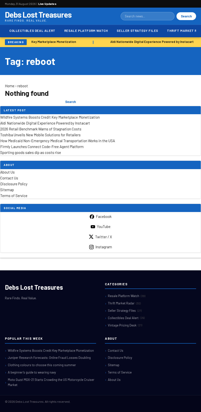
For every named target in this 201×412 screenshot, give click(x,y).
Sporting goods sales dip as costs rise (30, 152)
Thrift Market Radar (124, 303)
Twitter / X (103, 237)
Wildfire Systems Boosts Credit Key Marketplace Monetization (50, 117)
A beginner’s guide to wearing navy (32, 372)
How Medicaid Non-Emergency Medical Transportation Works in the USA (57, 140)
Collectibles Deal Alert (32, 31)
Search (186, 16)
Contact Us (9, 178)
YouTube (104, 226)
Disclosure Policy (13, 184)
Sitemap (7, 189)
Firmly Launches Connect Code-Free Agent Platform (42, 146)
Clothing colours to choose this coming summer (42, 365)
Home (9, 86)
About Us (7, 172)
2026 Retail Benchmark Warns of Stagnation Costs (40, 129)
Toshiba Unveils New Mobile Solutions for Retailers (40, 135)
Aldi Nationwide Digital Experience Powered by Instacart (151, 42)
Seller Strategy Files (137, 31)
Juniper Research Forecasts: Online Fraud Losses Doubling (49, 358)
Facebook (104, 216)
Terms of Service (13, 195)
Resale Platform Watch (86, 31)
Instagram (103, 247)
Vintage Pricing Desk (125, 325)
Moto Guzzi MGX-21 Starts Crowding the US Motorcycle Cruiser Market (51, 382)
